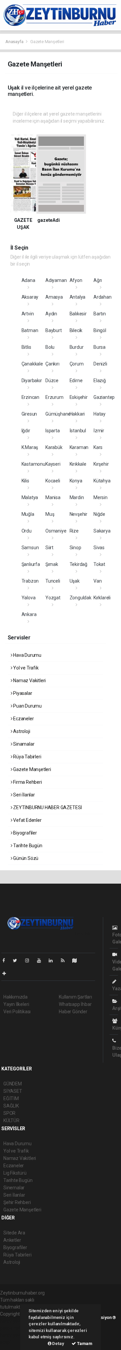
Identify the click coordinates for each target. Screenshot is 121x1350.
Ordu (27, 531)
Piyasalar (22, 693)
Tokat (99, 564)
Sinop (75, 547)
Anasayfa (14, 41)
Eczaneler (23, 718)
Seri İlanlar (23, 794)
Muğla (28, 514)
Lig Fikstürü (15, 1173)
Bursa (99, 347)
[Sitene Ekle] (6, 973)
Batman (30, 330)
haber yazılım (14, 1335)
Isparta (52, 430)
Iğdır (26, 430)
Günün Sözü (25, 858)
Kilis (25, 480)
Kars (98, 447)
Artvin (28, 313)
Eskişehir (79, 397)
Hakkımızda (15, 997)
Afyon (76, 280)
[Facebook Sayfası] (6, 960)
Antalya (78, 297)
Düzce (51, 380)
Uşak (75, 581)
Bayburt (53, 330)
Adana (28, 280)
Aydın (51, 313)
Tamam (84, 1343)
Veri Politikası (17, 1011)
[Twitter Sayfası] (18, 960)
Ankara (29, 614)
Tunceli (52, 581)
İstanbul (78, 430)
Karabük (54, 447)
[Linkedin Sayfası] (53, 960)
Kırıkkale (78, 464)
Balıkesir (78, 313)
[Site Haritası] (77, 960)
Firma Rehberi (27, 782)
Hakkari (77, 414)
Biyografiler (24, 833)
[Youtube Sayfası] (41, 960)
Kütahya (102, 480)
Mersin (100, 497)
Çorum (77, 363)
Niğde (99, 514)
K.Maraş (30, 447)
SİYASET (12, 1091)
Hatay (99, 414)
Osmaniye (55, 531)
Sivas (99, 547)
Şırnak (51, 564)
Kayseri (53, 464)
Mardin (77, 497)
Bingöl (99, 330)
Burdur (77, 347)
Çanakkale (32, 363)
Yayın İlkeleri (16, 1004)
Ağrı (97, 280)
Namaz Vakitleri (29, 680)
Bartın (99, 313)
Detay (57, 1343)
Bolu (49, 347)
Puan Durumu (27, 706)
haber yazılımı (14, 1321)
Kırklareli (102, 597)
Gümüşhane (58, 414)
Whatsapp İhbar (75, 1004)
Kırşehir (101, 464)
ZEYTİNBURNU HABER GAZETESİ (47, 807)
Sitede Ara (14, 1232)
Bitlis (26, 347)
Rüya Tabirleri (26, 756)
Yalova (29, 597)
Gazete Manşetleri (31, 769)
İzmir (98, 430)
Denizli (100, 363)
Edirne (76, 380)
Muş (49, 514)
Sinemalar (14, 1187)
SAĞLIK (11, 1105)
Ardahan (102, 297)
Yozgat (53, 597)
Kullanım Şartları (75, 997)
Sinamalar (23, 744)
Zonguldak (80, 597)
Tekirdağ (78, 564)
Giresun (29, 414)
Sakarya (102, 531)
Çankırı (52, 363)
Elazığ (99, 380)
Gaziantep (104, 397)
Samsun (30, 547)
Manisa (53, 497)
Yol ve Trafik (25, 667)
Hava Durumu (26, 655)
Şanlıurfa (31, 564)
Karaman (79, 447)
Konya (76, 480)
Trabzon (30, 581)
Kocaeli (52, 480)
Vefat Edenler (26, 820)
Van (97, 581)
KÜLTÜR (11, 1120)
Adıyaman (56, 280)
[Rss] (65, 960)
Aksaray (30, 297)
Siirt (49, 547)
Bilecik (76, 330)
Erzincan (30, 397)
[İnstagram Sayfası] (30, 960)
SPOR (9, 1113)
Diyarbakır (32, 380)
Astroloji (21, 731)
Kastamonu (33, 464)
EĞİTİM (11, 1098)
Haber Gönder (73, 1011)
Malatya (30, 497)
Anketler (12, 1240)
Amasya (54, 297)
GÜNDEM (12, 1083)
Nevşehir (78, 514)
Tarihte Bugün (27, 845)
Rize (74, 531)
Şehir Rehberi (17, 1202)
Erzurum (54, 397)
